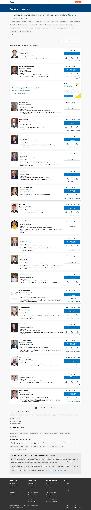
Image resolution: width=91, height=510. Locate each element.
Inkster (49, 415)
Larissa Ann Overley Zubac (26, 187)
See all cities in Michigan (15, 423)
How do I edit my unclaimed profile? (18, 449)
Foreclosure (47, 24)
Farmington (43, 415)
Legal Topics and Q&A (45, 2)
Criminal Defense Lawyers (51, 487)
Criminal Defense (64, 21)
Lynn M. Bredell (23, 221)
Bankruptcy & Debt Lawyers (51, 483)
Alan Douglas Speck (24, 119)
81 (51, 407)
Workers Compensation (25, 31)
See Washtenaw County (15, 421)
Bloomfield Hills (20, 415)
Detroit (37, 415)
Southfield (75, 415)
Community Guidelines (34, 505)
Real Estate (38, 28)
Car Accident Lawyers (50, 494)
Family (41, 24)
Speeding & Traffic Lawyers (51, 501)
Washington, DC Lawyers (33, 492)
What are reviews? (14, 436)
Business (31, 21)
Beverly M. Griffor (23, 153)
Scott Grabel (22, 204)
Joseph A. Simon (23, 171)
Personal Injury (24, 28)
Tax (72, 28)
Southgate (12, 418)
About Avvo (66, 483)
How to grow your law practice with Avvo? (19, 446)
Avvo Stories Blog (13, 492)
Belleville (12, 415)
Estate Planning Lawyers (51, 492)
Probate (32, 28)
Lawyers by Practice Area (33, 2)
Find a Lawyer (12, 483)
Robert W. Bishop (23, 136)
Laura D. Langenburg (24, 307)
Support (65, 487)
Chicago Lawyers (31, 487)
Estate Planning (34, 24)
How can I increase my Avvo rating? (55, 446)
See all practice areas (14, 34)
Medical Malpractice (70, 24)
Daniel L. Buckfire (23, 390)
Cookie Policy (26, 505)
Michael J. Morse (23, 50)
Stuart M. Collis (23, 256)
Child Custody (46, 21)
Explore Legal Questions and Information (19, 433)
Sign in (78, 2)
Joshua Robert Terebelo (25, 340)
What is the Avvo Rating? (65, 433)
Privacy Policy (19, 505)
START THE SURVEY (68, 95)
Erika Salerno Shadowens (25, 274)
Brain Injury (24, 21)
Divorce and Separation (75, 21)
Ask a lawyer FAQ (34, 433)
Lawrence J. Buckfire (24, 290)
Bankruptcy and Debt (15, 21)
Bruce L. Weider (23, 238)
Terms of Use (12, 505)
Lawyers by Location (21, 2)
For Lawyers (12, 494)
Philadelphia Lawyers (32, 494)
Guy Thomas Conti (23, 102)
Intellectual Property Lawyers (51, 499)
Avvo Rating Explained (68, 490)
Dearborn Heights (30, 415)
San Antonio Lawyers (32, 499)
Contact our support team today (59, 470)
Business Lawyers (49, 485)
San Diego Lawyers (31, 501)
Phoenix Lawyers (31, 496)
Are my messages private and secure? (48, 433)
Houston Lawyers (31, 490)
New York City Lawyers (32, 483)
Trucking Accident (14, 31)
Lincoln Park (56, 415)
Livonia (62, 415)
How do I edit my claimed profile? (38, 446)
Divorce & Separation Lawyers (52, 496)
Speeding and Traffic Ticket (63, 28)
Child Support (55, 21)
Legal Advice (12, 487)
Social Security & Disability (49, 28)
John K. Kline (22, 324)
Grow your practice (70, 2)
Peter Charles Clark (24, 357)
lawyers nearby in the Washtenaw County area (66, 15)
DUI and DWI (13, 24)
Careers (65, 485)
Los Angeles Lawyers (32, 485)
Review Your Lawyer (14, 485)
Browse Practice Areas (14, 490)
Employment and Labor (23, 24)
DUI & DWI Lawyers (50, 490)
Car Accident (38, 21)
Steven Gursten (23, 374)
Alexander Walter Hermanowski (27, 66)
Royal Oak (68, 415)
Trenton (18, 418)
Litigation (62, 24)
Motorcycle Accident (14, 28)
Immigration (55, 24)
